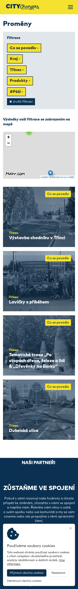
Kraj (14, 59)
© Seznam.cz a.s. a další (62, 177)
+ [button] (8, 137)
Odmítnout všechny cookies (24, 581)
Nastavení (58, 573)
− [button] (8, 143)
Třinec (16, 70)
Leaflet (44, 177)
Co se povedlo (23, 48)
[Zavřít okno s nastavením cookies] (70, 529)
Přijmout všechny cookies (26, 573)
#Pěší (15, 92)
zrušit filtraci (22, 101)
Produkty (19, 81)
